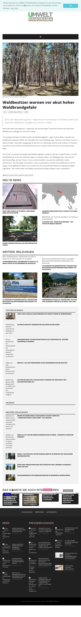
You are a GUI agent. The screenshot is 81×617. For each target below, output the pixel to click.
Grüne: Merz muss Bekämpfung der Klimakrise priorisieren (17, 546)
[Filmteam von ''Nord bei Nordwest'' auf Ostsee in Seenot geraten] (60, 218)
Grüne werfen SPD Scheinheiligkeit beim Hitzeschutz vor (19, 530)
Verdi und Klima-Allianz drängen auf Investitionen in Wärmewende (44, 314)
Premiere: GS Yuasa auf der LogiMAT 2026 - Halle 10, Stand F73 (45, 530)
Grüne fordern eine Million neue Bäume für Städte (20, 244)
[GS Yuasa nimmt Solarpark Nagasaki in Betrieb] (59, 544)
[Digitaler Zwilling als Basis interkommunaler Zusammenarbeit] (59, 555)
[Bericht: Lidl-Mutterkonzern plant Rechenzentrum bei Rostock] (10, 368)
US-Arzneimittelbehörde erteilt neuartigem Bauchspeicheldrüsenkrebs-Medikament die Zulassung (59, 267)
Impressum (39, 512)
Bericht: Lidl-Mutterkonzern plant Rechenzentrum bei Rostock (42, 363)
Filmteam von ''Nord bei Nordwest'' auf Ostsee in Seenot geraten (57, 223)
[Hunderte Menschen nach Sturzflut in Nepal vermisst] (59, 196)
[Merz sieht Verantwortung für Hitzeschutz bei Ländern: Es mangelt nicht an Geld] (10, 467)
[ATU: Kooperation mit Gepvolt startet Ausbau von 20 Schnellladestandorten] (33, 547)
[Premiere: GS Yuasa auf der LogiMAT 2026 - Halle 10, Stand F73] (33, 532)
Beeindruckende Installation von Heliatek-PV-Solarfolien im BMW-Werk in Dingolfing (45, 562)
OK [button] (71, 6)
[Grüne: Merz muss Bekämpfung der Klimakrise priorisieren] (6, 548)
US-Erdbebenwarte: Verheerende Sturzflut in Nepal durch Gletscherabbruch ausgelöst (20, 262)
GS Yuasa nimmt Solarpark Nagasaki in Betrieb (71, 542)
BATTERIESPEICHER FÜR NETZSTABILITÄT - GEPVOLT (71, 529)
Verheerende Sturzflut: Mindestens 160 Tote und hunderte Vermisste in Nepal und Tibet (59, 300)
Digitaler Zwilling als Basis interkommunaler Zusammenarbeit (71, 555)
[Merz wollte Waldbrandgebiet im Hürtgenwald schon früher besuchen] (6, 578)
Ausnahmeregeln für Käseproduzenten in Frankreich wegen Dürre (43, 475)
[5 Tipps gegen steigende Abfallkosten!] (59, 567)
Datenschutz (52, 512)
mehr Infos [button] (14, 8)
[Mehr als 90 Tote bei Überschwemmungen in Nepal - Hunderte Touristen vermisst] (10, 441)
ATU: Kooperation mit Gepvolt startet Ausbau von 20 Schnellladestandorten (46, 545)
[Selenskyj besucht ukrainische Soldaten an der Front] (10, 329)
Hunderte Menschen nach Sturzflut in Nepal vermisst (59, 212)
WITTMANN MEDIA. (53, 601)
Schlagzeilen (27, 512)
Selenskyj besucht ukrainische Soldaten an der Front (38, 325)
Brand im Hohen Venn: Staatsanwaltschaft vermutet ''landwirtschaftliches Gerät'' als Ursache (38, 417)
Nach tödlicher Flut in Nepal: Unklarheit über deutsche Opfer (19, 212)
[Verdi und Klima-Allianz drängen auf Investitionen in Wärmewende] (10, 316)
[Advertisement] (41, 28)
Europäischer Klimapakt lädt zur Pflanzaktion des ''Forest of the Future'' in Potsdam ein (44, 582)
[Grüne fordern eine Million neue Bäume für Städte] (20, 229)
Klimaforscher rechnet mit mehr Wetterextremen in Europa (18, 561)
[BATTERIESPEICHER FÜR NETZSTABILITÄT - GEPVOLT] (59, 531)
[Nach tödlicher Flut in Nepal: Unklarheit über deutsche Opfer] (20, 196)
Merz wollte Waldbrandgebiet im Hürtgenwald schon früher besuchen (18, 575)
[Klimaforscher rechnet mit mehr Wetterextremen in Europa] (6, 562)
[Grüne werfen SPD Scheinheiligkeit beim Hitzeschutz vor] (6, 533)
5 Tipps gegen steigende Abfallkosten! (69, 567)
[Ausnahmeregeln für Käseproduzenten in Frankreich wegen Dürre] (10, 477)
